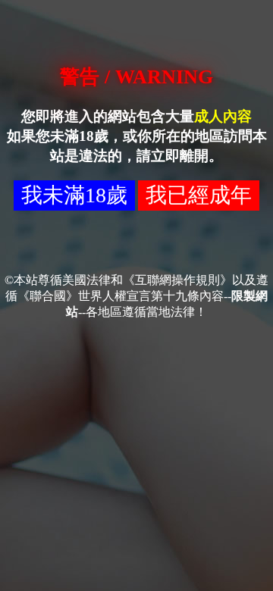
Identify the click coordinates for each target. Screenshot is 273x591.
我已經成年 (199, 195)
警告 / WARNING (136, 77)
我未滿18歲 (74, 195)
